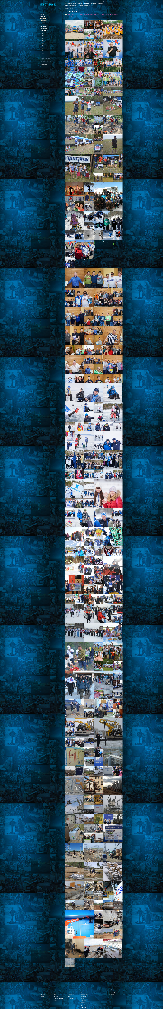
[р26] (117, 474)
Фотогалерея (44, 20)
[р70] (70, 350)
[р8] (118, 522)
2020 (43, 40)
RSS (41, 998)
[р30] (70, 445)
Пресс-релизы (43, 990)
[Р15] (74, 488)
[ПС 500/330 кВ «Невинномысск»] (79, 819)
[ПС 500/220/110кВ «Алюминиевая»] (74, 804)
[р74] (89, 311)
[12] (84, 249)
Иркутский (70, 996)
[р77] (118, 321)
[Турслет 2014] (112, 632)
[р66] (113, 335)
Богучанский (70, 990)
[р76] (103, 316)
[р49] (70, 378)
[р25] (74, 460)
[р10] (89, 503)
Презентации (44, 23)
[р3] (70, 512)
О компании (93, 3)
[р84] (70, 302)
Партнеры (56, 1000)
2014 (43, 50)
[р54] (98, 378)
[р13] (108, 493)
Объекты (80, 3)
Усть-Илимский (71, 998)
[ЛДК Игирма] (98, 819)
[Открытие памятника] (84, 728)
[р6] (103, 517)
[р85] (93, 278)
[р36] (98, 417)
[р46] (93, 392)
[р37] (79, 426)
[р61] (98, 340)
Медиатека (42, 18)
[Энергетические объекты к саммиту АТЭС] (113, 833)
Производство (108, 14)
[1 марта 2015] (74, 536)
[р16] (98, 455)
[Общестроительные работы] (89, 886)
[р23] (98, 474)
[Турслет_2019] (74, 29)
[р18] (108, 474)
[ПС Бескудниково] (98, 800)
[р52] (89, 378)
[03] (113, 241)
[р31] (98, 445)
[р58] (89, 369)
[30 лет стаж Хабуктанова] (74, 584)
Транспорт (102, 14)
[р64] (108, 350)
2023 (43, 35)
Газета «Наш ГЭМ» (44, 30)
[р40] (108, 426)
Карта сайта (108, 1)
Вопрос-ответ (43, 26)
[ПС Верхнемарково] (117, 819)
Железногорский (71, 994)
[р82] (118, 302)
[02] (103, 245)
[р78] (118, 311)
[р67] (89, 340)
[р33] (84, 440)
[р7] (118, 512)
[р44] (89, 407)
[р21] (89, 464)
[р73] (89, 321)
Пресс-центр (86, 3)
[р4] (70, 522)
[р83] (84, 297)
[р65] (79, 350)
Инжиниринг (96, 14)
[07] (103, 243)
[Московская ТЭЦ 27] (113, 756)
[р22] (98, 464)
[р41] (98, 426)
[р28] (70, 436)
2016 (43, 46)
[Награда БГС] (89, 589)
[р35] (98, 407)
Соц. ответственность (58, 998)
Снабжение (68, 16)
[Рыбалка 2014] (79, 685)
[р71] (89, 330)
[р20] (113, 460)
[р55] (74, 364)
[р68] (74, 335)
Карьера (81, 5)
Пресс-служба (43, 28)
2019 (43, 41)
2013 (43, 51)
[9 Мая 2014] (70, 723)
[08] (98, 242)
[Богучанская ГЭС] (89, 752)
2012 (43, 53)
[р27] (70, 474)
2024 (43, 33)
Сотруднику (97, 992)
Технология (86, 14)
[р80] (70, 292)
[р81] (118, 292)
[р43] (70, 426)
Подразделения (68, 3)
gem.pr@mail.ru (44, 64)
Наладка (73, 14)
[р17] (89, 455)
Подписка (42, 996)
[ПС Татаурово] (74, 756)
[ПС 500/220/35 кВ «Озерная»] (74, 785)
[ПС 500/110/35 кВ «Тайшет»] (79, 771)
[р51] (98, 369)
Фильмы (43, 22)
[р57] (89, 359)
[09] (89, 259)
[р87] (112, 278)
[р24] (89, 474)
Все (66, 14)
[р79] (103, 297)
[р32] (113, 440)
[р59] (79, 378)
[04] (118, 244)
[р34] (89, 426)
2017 (43, 45)
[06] (118, 243)
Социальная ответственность (71, 5)
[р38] (113, 412)
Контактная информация (100, 1)
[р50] (108, 378)
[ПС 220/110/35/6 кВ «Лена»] (98, 809)
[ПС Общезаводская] (93, 785)
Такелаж (91, 14)
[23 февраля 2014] (74, 613)
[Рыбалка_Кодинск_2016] (74, 191)
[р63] (89, 350)
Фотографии (43, 992)
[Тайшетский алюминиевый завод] (89, 771)
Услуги (74, 3)
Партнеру (97, 990)
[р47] (112, 392)
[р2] (70, 551)
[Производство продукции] (112, 948)
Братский (69, 992)
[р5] (84, 517)
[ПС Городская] (70, 819)
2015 (43, 48)
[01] (103, 246)
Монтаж (69, 14)
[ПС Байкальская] (89, 819)
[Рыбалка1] (108, 551)
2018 (43, 43)
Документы (100, 3)
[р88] (103, 247)
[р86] (74, 278)
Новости (42, 14)
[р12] (89, 493)
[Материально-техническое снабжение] (74, 833)
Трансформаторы (79, 14)
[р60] (98, 359)
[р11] (70, 503)
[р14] (79, 503)
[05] (98, 241)
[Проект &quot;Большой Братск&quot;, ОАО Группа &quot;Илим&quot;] (89, 828)
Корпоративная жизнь (88, 5)
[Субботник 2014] (74, 708)
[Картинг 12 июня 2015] (70, 599)
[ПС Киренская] (89, 800)
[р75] (74, 316)
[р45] (74, 412)
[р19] (79, 474)
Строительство (115, 14)
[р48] (74, 392)
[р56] (113, 364)
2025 (43, 31)
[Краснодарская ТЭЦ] (89, 809)
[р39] (117, 426)
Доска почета (111, 994)
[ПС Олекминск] (112, 785)
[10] (79, 259)
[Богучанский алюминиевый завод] (98, 838)
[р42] (89, 417)
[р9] (89, 484)
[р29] (98, 436)
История (55, 994)
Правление (56, 990)
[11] (70, 244)
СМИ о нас (42, 16)
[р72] (98, 330)
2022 (43, 36)
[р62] (98, 350)
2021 (43, 38)
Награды (55, 992)
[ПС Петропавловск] (89, 761)
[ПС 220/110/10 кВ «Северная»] (108, 771)
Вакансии (56, 996)
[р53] (117, 378)
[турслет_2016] (74, 77)
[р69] (117, 350)
